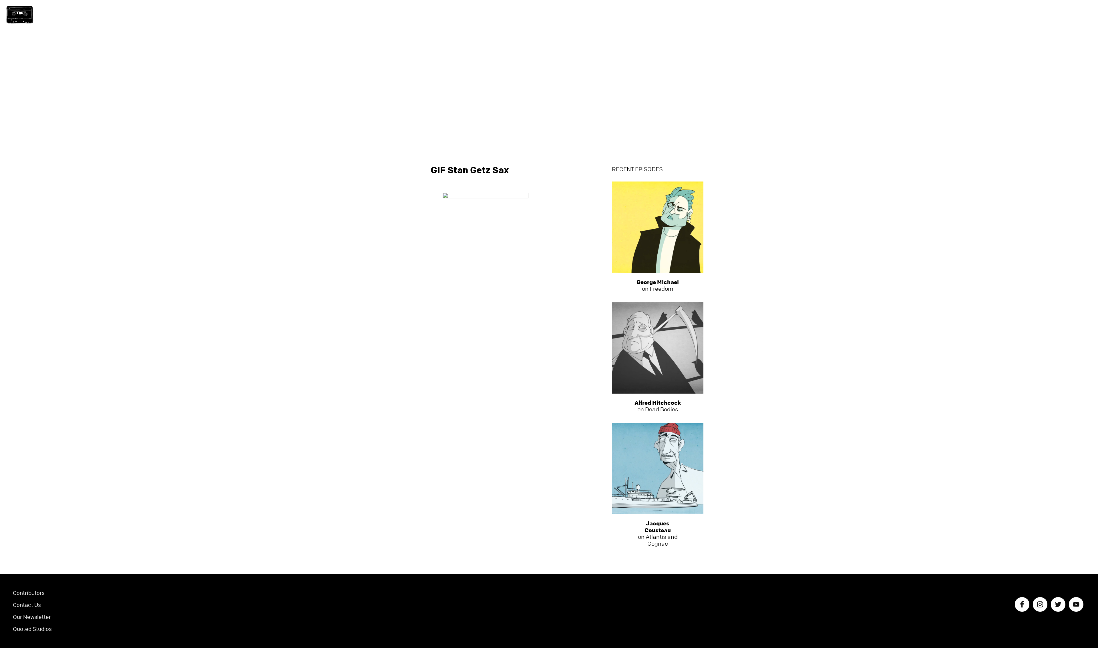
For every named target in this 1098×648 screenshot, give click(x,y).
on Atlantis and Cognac (658, 533)
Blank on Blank (549, 15)
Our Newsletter (32, 617)
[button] (20, 15)
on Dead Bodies (657, 406)
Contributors (29, 593)
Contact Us (27, 605)
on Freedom (657, 285)
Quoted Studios (32, 629)
